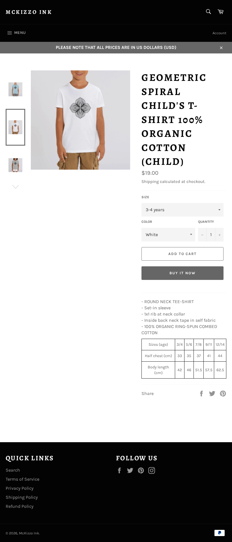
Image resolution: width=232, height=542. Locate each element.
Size (145, 197)
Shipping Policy (22, 497)
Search (13, 470)
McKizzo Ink (29, 12)
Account (219, 33)
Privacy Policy (19, 488)
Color (146, 222)
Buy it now (182, 273)
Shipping (150, 181)
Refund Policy (19, 506)
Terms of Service (22, 479)
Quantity (206, 222)
